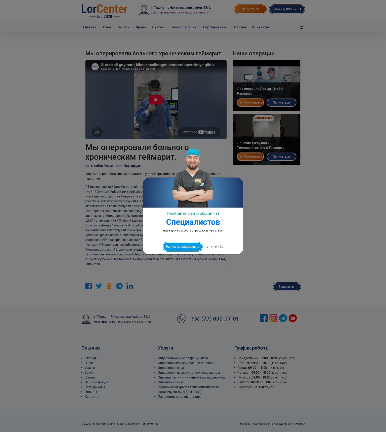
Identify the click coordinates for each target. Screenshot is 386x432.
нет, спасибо (214, 246)
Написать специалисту (182, 247)
